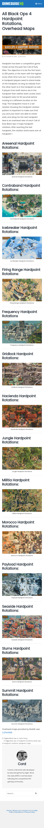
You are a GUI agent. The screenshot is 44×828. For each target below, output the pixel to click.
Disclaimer (19, 812)
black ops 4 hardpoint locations (21, 741)
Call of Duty (23, 738)
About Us (16, 810)
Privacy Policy (29, 812)
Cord (22, 763)
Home (9, 810)
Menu (40, 4)
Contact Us (26, 810)
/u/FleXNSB (7, 732)
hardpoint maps (25, 743)
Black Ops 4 (13, 738)
